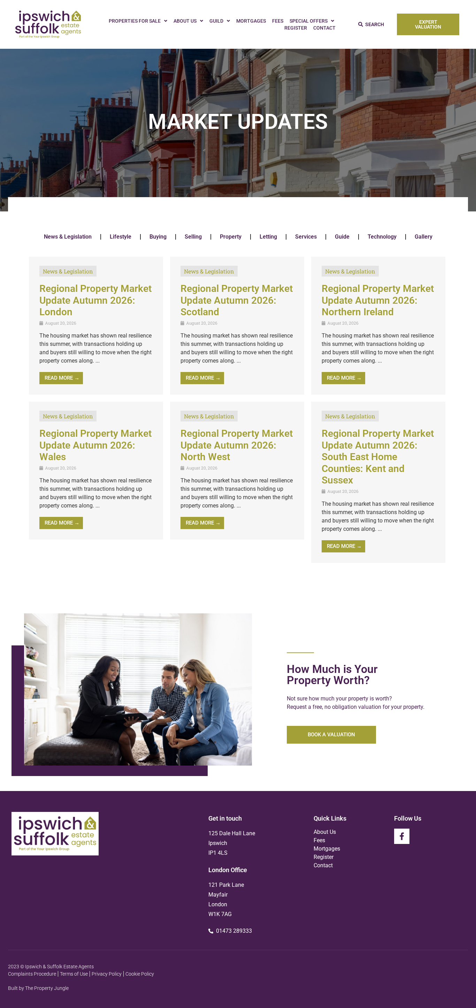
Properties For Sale (135, 21)
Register (295, 28)
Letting (268, 236)
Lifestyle (120, 236)
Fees (277, 21)
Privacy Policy (107, 974)
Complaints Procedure (32, 974)
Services (306, 236)
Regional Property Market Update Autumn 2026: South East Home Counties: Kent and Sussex (378, 457)
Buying (158, 236)
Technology (382, 236)
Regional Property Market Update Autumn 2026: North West (237, 445)
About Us (185, 21)
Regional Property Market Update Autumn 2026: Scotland (237, 300)
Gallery (423, 236)
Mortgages (251, 21)
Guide (342, 236)
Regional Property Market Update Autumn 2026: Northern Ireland (378, 300)
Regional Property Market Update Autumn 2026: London (95, 300)
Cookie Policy (139, 974)
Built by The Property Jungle (38, 988)
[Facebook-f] (401, 836)
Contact (324, 28)
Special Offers (309, 21)
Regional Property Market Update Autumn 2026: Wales (95, 445)
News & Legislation (68, 236)
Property (230, 236)
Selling (193, 236)
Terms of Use (74, 974)
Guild (216, 21)
